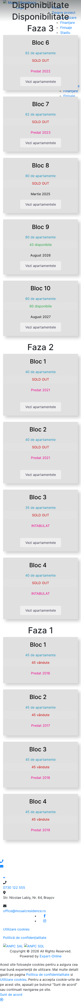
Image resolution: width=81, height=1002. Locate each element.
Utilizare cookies (16, 929)
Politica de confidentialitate (47, 974)
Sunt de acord (11, 994)
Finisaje (66, 27)
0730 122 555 (14, 887)
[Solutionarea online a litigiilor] (34, 946)
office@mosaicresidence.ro (24, 911)
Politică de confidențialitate (24, 937)
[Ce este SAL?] (13, 946)
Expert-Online (50, 956)
